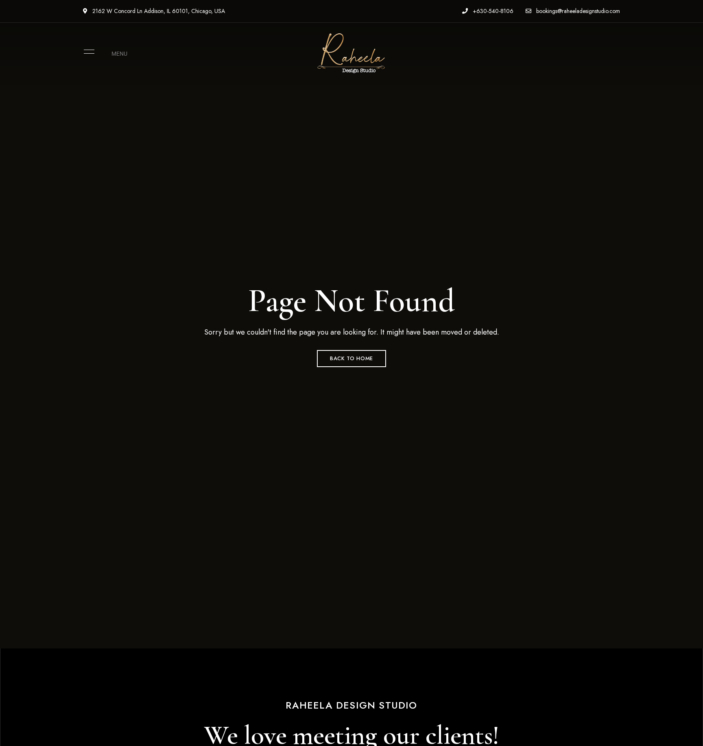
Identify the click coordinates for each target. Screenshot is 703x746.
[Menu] (87, 51)
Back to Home (351, 358)
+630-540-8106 (492, 11)
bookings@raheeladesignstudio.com (577, 11)
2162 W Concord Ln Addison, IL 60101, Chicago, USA (158, 11)
